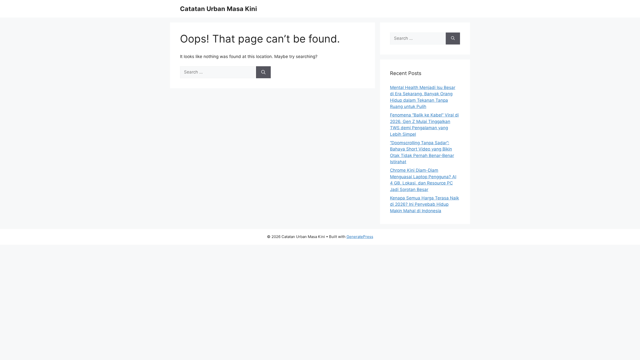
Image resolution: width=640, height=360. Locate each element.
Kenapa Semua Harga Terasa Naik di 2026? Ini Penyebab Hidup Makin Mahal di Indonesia (424, 204)
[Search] (263, 72)
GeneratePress (359, 236)
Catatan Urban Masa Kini (218, 8)
